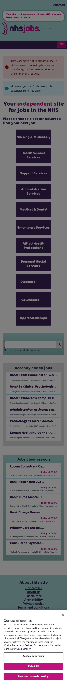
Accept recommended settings (33, 676)
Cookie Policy (23, 648)
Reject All (33, 666)
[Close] (63, 615)
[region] (33, 646)
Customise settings (33, 655)
